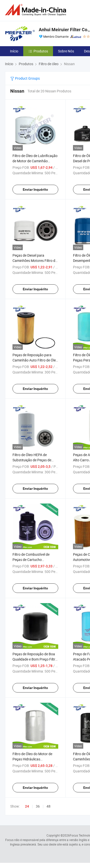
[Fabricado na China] (36, 10)
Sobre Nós (66, 51)
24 (27, 806)
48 (48, 806)
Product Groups (27, 78)
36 (38, 806)
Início (14, 51)
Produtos (41, 51)
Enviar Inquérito (35, 189)
